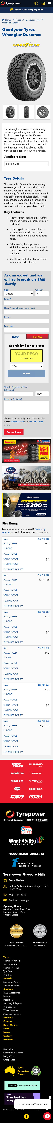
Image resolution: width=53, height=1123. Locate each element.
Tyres (6, 957)
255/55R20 (43, 648)
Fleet (6, 1028)
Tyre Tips (7, 974)
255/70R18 (43, 538)
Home (8, 19)
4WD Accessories (11, 992)
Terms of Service (35, 421)
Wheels (7, 978)
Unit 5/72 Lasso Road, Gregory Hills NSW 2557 (28, 887)
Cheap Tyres (9, 1059)
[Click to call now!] (36, 3)
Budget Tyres (9, 1056)
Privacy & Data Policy (19, 1110)
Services (8, 989)
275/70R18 (43, 575)
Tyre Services (9, 1006)
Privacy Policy (17, 421)
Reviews (8, 1039)
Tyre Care (7, 971)
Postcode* (9, 326)
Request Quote (14, 432)
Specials (8, 1017)
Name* (7, 299)
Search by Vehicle (11, 960)
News (6, 1032)
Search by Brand (11, 967)
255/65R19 (43, 611)
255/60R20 (43, 684)
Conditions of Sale (36, 1110)
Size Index (8, 1049)
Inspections (8, 999)
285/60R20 (43, 720)
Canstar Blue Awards (13, 1052)
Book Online (10, 1024)
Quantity (39, 289)
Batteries (7, 996)
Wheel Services (10, 1010)
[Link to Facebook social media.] (26, 1116)
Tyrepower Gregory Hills (28, 9)
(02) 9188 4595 (17, 894)
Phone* (19, 308)
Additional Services (12, 1013)
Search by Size (10, 964)
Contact (7, 1021)
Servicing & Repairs (12, 1003)
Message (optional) (13, 399)
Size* (6, 289)
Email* (7, 317)
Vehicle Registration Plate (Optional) (15, 388)
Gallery (7, 1035)
